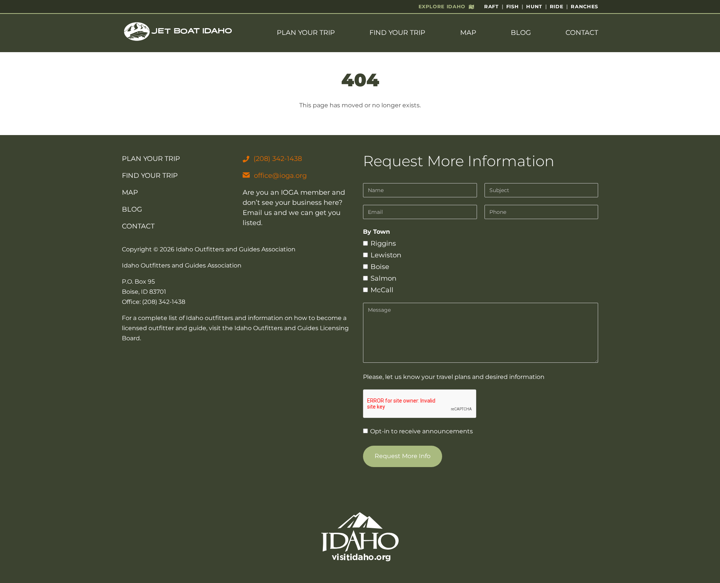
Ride (557, 6)
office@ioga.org (280, 175)
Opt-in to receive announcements (421, 431)
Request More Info (402, 456)
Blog (521, 33)
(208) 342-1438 (278, 159)
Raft (491, 6)
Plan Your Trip (306, 33)
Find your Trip (397, 33)
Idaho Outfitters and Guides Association (236, 249)
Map (468, 33)
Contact (582, 33)
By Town (376, 231)
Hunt (534, 6)
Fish (512, 6)
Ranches (584, 6)
